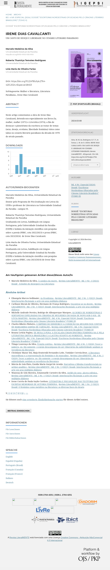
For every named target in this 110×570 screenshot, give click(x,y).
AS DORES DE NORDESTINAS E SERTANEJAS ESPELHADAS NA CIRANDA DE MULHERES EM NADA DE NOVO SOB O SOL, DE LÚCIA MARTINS (56, 315)
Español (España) (14, 461)
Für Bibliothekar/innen (16, 438)
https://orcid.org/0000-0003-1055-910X (20, 54)
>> (27, 393)
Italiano (9, 478)
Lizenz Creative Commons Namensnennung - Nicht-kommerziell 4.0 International (85, 257)
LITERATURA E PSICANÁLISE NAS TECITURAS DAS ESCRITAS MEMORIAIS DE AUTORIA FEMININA (54, 383)
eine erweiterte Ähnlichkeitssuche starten (42, 399)
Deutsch (9, 482)
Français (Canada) (14, 469)
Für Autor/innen (13, 433)
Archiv (17, 14)
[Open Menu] (6, 3)
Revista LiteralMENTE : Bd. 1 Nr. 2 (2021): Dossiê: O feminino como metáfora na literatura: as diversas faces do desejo (55, 385)
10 (22, 393)
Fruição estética (45, 344)
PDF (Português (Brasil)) (86, 104)
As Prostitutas (47, 298)
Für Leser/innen (13, 429)
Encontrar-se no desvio (82, 304)
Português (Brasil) (14, 465)
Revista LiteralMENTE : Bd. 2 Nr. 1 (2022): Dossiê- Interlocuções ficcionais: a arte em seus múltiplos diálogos (57, 299)
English (9, 456)
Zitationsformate (81, 165)
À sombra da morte (48, 280)
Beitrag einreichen (19, 411)
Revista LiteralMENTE (19, 537)
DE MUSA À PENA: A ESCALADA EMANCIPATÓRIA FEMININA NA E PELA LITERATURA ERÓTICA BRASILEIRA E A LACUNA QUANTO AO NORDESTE (57, 334)
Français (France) (14, 473)
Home (9, 14)
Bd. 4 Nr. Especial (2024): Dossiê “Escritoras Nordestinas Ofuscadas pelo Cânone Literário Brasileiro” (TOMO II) (55, 18)
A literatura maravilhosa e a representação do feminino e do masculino (55, 354)
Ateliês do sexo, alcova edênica (82, 372)
